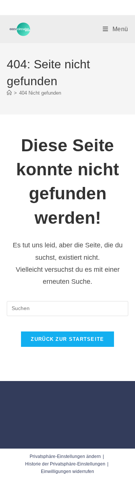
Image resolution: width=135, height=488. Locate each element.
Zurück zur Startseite (67, 339)
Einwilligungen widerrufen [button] (67, 471)
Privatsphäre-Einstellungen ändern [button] (65, 456)
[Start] (9, 93)
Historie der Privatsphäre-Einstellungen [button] (65, 464)
